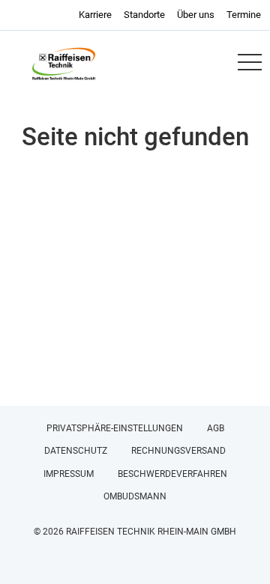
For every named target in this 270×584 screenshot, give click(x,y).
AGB (215, 428)
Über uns (195, 14)
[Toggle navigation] (249, 62)
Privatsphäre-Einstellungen (114, 428)
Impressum (69, 474)
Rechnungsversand (178, 450)
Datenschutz (75, 450)
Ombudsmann (135, 496)
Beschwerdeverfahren (172, 474)
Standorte (144, 14)
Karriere (95, 14)
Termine (243, 14)
